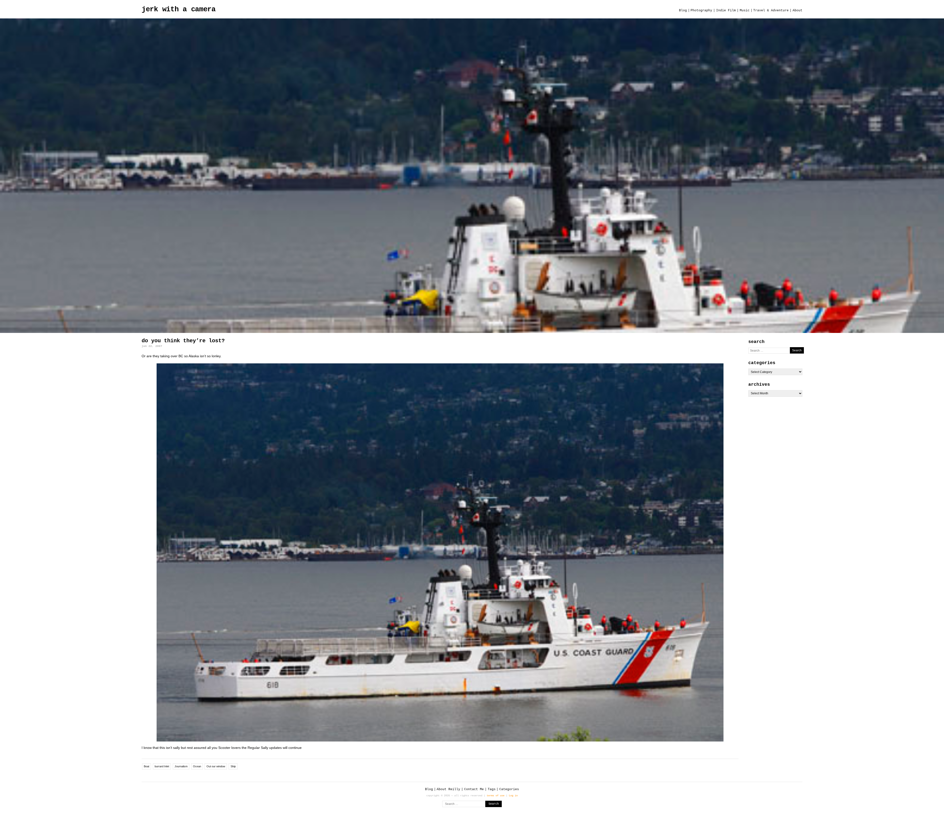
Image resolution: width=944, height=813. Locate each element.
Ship (233, 766)
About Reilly (448, 789)
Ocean (197, 766)
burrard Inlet (162, 766)
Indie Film (726, 10)
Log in (513, 795)
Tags (492, 789)
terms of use (495, 795)
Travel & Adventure (771, 10)
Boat (146, 766)
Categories (509, 789)
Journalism (181, 766)
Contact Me (474, 789)
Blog (683, 10)
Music (745, 10)
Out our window (215, 766)
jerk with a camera (179, 9)
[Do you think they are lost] (440, 552)
